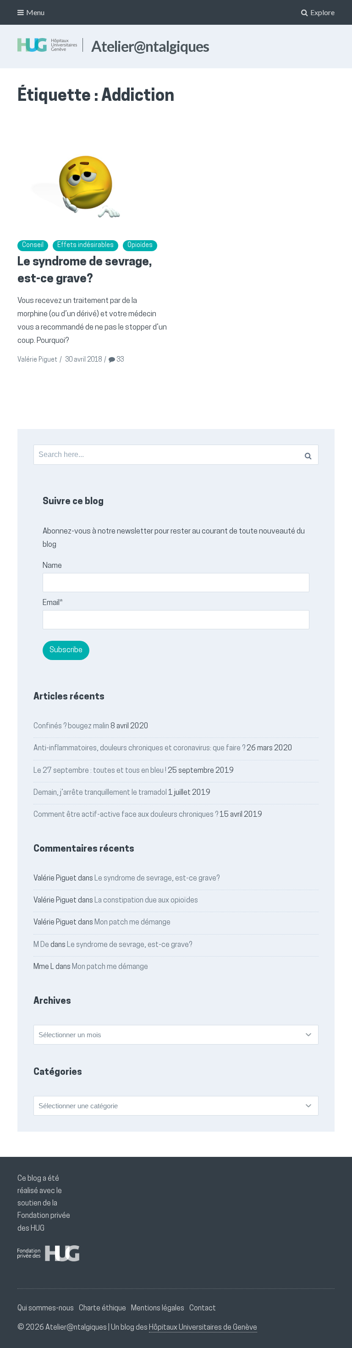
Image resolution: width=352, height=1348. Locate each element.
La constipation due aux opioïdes (146, 900)
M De (41, 945)
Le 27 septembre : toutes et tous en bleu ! (99, 771)
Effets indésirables (85, 245)
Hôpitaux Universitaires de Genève (203, 1327)
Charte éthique (102, 1308)
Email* (53, 603)
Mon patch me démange (132, 922)
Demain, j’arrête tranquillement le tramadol (100, 793)
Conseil (33, 245)
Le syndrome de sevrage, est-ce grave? (157, 878)
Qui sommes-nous (45, 1308)
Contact (202, 1308)
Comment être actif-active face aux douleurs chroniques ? (125, 815)
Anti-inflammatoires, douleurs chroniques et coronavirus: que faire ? (139, 748)
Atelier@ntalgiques (150, 46)
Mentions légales (157, 1308)
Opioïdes (140, 245)
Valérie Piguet (37, 360)
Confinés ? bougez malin (71, 726)
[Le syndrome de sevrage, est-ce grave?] (92, 179)
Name (52, 566)
